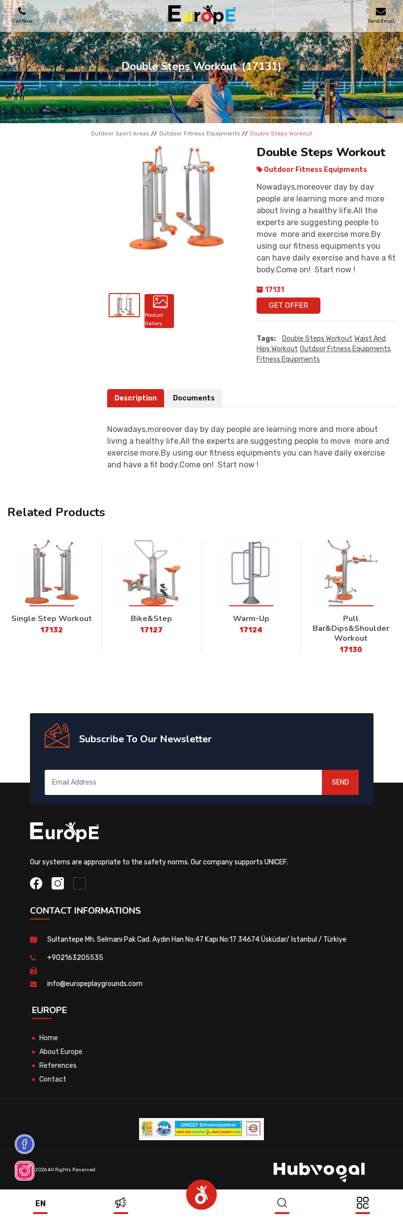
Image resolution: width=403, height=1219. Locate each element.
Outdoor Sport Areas (120, 133)
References (58, 1065)
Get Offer (288, 305)
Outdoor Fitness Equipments (199, 133)
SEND (340, 782)
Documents (194, 398)
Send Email (381, 21)
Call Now (22, 21)
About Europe (61, 1052)
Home (48, 1038)
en (40, 1203)
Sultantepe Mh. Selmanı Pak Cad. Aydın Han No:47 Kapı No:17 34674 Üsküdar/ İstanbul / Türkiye (196, 939)
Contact (52, 1079)
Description (136, 398)
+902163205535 (75, 958)
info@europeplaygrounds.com (95, 984)
